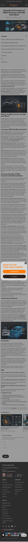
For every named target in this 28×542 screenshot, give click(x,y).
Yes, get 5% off (14, 271)
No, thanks (14, 276)
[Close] (25, 263)
